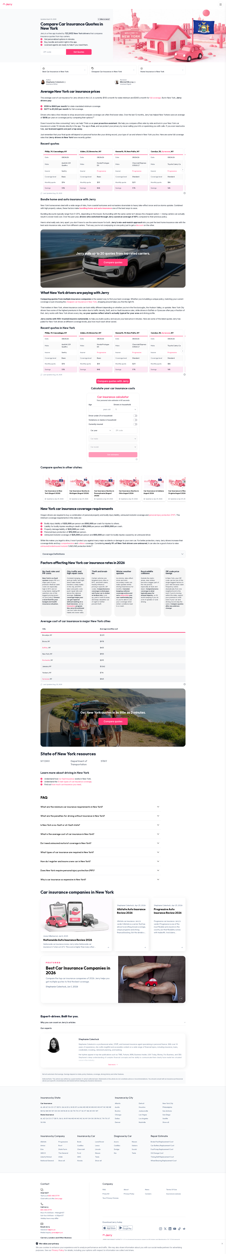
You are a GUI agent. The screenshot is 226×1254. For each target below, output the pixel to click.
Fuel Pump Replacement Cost (162, 1149)
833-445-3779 (53, 1196)
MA (81, 1107)
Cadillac (80, 1145)
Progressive (101, 171)
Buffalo (45, 648)
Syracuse (166, 151)
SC (69, 1111)
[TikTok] (179, 1228)
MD (84, 1107)
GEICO (43, 1153)
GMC (79, 1157)
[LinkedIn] (170, 1228)
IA (65, 1107)
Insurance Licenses (173, 1194)
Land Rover (99, 1142)
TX (77, 1111)
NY (53, 1111)
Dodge (116, 1149)
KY (76, 1107)
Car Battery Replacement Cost (162, 1145)
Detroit (141, 1103)
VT (85, 1111)
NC (104, 1107)
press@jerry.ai (57, 1232)
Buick (79, 1142)
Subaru (134, 1145)
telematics (71, 606)
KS (74, 1107)
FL (60, 1107)
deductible (124, 595)
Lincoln (98, 1149)
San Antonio (167, 1111)
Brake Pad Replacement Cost (162, 1142)
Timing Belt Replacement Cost (162, 1157)
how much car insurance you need (66, 784)
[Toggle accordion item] (182, 554)
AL (41, 1107)
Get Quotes (79, 52)
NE (110, 1107)
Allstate (43, 1142)
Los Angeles (143, 1118)
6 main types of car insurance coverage (74, 781)
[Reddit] (184, 1228)
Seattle (165, 1118)
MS (98, 1107)
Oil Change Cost (157, 1153)
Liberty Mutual (46, 1157)
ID (67, 1107)
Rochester (46, 660)
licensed (131, 1239)
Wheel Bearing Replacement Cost (163, 1161)
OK (58, 1111)
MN (92, 1107)
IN (71, 1107)
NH (41, 1111)
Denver (117, 1122)
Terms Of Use (171, 1189)
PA (64, 1111)
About (126, 1189)
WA (88, 1111)
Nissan (97, 1153)
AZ (47, 1107)
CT (55, 1107)
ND (107, 1107)
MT (101, 1107)
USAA (60, 1157)
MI (90, 1107)
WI (91, 1111)
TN (74, 1111)
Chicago (118, 1115)
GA (63, 1107)
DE (58, 1107)
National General (47, 1161)
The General (63, 1153)
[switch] (135, 416)
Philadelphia (167, 1107)
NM (47, 1111)
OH (55, 1111)
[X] (165, 1228)
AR (44, 1107)
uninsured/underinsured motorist (54, 546)
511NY (104, 761)
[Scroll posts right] (183, 488)
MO (95, 1107)
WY (97, 1111)
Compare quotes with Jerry (113, 381)
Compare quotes (113, 262)
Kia (115, 1153)
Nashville (142, 1122)
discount (139, 225)
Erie (41, 1149)
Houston (142, 1107)
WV (93, 1111)
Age (90, 405)
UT (80, 1111)
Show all (166, 1122)
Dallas (117, 1118)
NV (50, 1111)
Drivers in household (122, 405)
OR (61, 1111)
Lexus (97, 1145)
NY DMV (45, 761)
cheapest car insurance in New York (81, 302)
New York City (168, 1103)
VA (82, 1111)
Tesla (97, 1157)
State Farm (62, 1149)
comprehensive (67, 543)
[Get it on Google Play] (126, 1227)
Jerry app (58, 1198)
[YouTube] (174, 1228)
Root (60, 1145)
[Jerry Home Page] (7, 4)
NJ (44, 1111)
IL (69, 1107)
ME (87, 1107)
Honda (80, 1161)
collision (81, 543)
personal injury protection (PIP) (162, 515)
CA (49, 1107)
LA (78, 1107)
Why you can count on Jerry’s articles (57, 1022)
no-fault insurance (66, 779)
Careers (148, 1194)
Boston (117, 1111)
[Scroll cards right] (183, 170)
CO (52, 1107)
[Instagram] (160, 1228)
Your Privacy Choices (111, 1198)
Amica (42, 1145)
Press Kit (106, 1194)
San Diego (166, 1115)
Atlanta (117, 1103)
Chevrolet (81, 1149)
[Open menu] (220, 4)
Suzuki (134, 1149)
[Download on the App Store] (110, 1227)
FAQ (104, 1189)
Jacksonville (143, 1111)
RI (66, 1111)
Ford (79, 1153)
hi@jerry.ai (51, 1230)
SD (71, 1111)
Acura (116, 1142)
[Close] (222, 1243)
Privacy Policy (129, 1194)
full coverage (155, 98)
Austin (117, 1107)
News (147, 1189)
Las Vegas (143, 1115)
